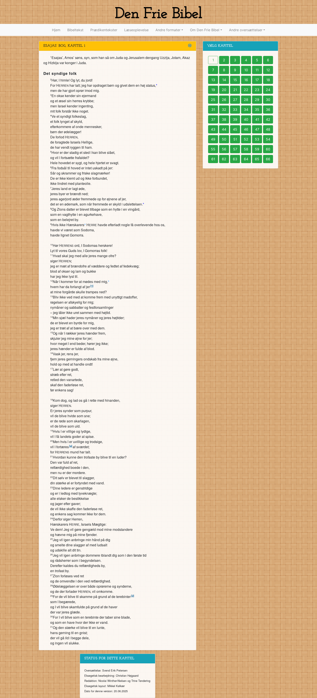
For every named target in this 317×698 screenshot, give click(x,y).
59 (257, 149)
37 (213, 119)
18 (268, 80)
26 (224, 99)
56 (224, 149)
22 (246, 90)
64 (246, 159)
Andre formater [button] (167, 30)
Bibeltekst (75, 30)
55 (213, 149)
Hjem (56, 30)
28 (246, 99)
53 (257, 139)
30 (268, 99)
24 (268, 90)
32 (224, 109)
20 (224, 90)
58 (246, 149)
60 (268, 149)
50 (224, 139)
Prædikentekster (103, 30)
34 (246, 109)
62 (224, 159)
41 (257, 119)
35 (257, 109)
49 (213, 139)
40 (246, 119)
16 (246, 80)
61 (213, 159)
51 (235, 139)
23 (257, 90)
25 (213, 99)
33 (235, 109)
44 (224, 129)
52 (246, 139)
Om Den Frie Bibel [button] (204, 30)
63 (235, 159)
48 (268, 129)
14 (224, 80)
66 (268, 159)
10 (246, 70)
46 (246, 129)
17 (257, 80)
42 (268, 119)
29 (257, 99)
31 (213, 109)
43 (213, 129)
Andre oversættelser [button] (245, 30)
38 (224, 119)
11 (257, 70)
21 (235, 90)
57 (235, 149)
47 (257, 129)
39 (235, 119)
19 (213, 90)
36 (268, 109)
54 (268, 139)
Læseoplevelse (136, 30)
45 (235, 129)
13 (213, 80)
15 (235, 80)
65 (257, 159)
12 (268, 70)
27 (235, 99)
